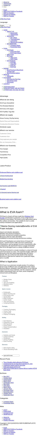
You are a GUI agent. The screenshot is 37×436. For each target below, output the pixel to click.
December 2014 (8, 390)
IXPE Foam (13, 59)
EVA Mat (13, 62)
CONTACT (6, 84)
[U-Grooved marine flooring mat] (3, 189)
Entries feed (7, 411)
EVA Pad (13, 67)
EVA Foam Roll (15, 51)
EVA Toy (12, 65)
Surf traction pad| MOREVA (8, 186)
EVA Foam (10, 50)
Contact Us (6, 5)
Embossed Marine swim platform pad (11, 172)
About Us (6, 2)
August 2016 (7, 379)
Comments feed (8, 413)
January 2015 (7, 389)
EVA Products (11, 60)
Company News (15, 45)
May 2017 (6, 376)
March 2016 (7, 381)
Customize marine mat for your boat (14, 365)
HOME (5, 30)
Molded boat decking (6, 179)
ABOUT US (10, 31)
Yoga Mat (13, 64)
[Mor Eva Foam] (5, 19)
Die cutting (13, 37)
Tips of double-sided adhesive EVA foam (15, 362)
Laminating (13, 40)
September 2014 (8, 395)
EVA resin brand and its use (11, 367)
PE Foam (10, 56)
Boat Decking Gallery (13, 73)
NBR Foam (10, 54)
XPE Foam (13, 57)
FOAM (5, 48)
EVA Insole (10, 82)
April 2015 (6, 385)
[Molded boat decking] (6, 175)
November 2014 (8, 392)
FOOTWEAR (7, 77)
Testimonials (7, 3)
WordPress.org (8, 414)
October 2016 (7, 378)
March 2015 (7, 387)
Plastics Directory (8, 420)
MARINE (6, 68)
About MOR (13, 33)
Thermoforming (15, 39)
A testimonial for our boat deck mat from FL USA (18, 364)
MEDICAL (6, 74)
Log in (5, 409)
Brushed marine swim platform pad (10, 199)
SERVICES (10, 36)
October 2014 (7, 393)
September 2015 (8, 382)
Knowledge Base (15, 47)
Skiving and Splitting (16, 42)
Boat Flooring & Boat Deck (15, 70)
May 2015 (6, 384)
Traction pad (10, 71)
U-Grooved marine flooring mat (9, 192)
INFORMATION (11, 44)
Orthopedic (10, 76)
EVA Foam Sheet (15, 53)
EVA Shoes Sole (12, 80)
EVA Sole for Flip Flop (13, 79)
